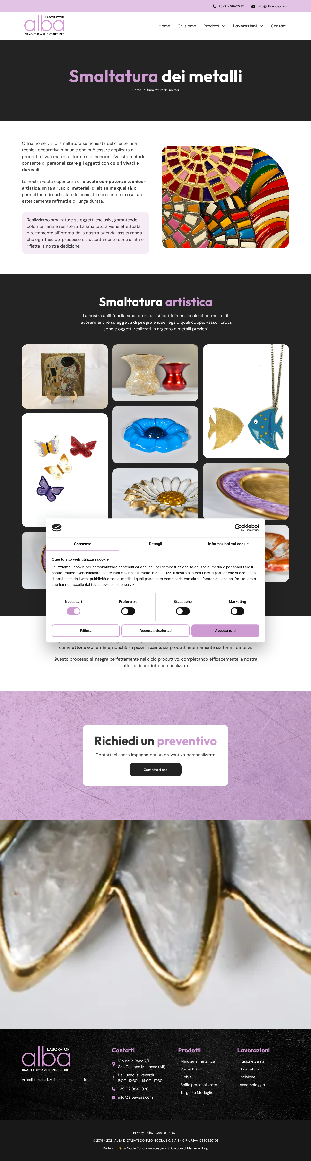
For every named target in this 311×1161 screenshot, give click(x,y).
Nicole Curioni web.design (145, 1148)
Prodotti (211, 26)
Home (164, 26)
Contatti (279, 26)
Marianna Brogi (197, 1148)
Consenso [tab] (82, 544)
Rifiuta (85, 631)
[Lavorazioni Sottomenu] (261, 26)
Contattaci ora (156, 769)
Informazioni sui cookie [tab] (228, 544)
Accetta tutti (225, 631)
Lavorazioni (245, 26)
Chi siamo (186, 26)
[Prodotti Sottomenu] (223, 26)
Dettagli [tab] (155, 544)
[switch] (128, 611)
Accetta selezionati (155, 631)
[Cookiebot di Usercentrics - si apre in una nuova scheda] (238, 527)
